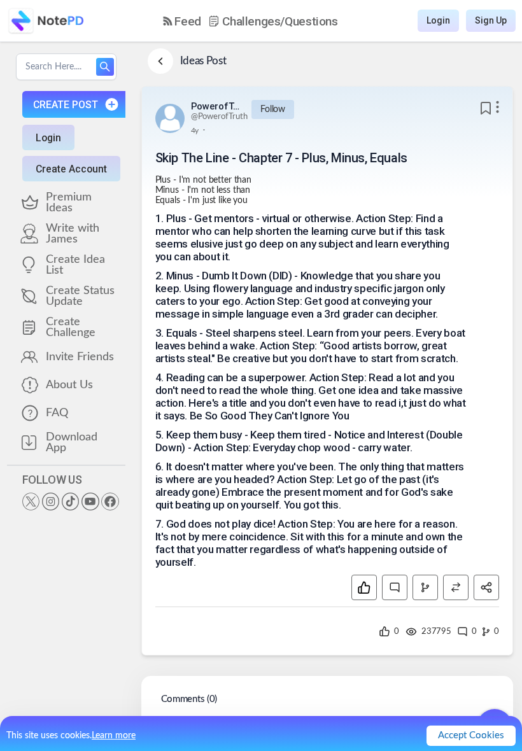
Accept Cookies (471, 735)
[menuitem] (182, 21)
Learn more (114, 735)
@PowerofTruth (219, 117)
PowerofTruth (216, 106)
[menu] (250, 21)
